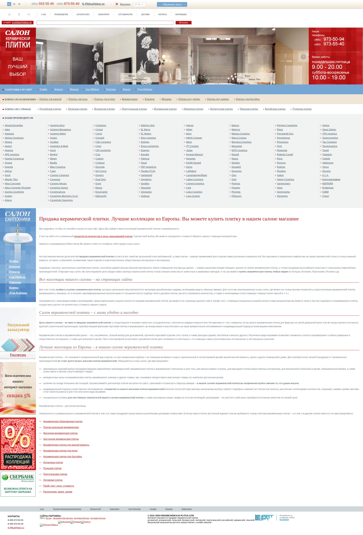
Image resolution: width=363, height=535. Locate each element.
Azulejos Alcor (57, 125)
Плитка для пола (77, 99)
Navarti (235, 154)
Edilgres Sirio (148, 125)
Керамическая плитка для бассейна (62, 456)
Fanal (144, 163)
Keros (189, 167)
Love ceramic (193, 196)
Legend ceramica (195, 183)
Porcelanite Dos (285, 133)
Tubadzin (327, 154)
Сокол (325, 196)
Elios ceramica (148, 138)
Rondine (281, 171)
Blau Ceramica (57, 167)
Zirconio (326, 171)
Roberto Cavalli (285, 154)
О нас (42, 509)
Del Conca (100, 171)
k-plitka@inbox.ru (22, 22)
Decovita (100, 167)
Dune (98, 183)
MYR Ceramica (239, 150)
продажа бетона (81, 518)
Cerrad (99, 129)
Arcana (8, 163)
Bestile (53, 163)
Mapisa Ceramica (241, 133)
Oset (234, 179)
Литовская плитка (52, 480)
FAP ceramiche (148, 167)
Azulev (53, 138)
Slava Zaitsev (329, 129)
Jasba (189, 150)
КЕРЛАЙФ (327, 183)
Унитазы (111, 89)
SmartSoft (284, 520)
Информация (187, 509)
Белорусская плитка (221, 108)
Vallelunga (327, 163)
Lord (188, 187)
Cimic (98, 146)
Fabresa (145, 158)
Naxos (235, 158)
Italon (189, 142)
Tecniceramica (329, 146)
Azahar (8, 196)
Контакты (169, 509)
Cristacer (100, 163)
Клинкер (150, 99)
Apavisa (9, 150)
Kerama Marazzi (194, 154)
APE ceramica (12, 154)
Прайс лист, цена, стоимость (58, 486)
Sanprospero (283, 183)
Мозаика (166, 99)
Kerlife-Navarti (193, 163)
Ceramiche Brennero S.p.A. (64, 196)
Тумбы (43, 89)
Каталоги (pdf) (95, 509)
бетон (48, 518)
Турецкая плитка (302, 108)
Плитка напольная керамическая (61, 427)
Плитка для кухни (104, 99)
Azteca (8, 200)
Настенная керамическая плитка (61, 439)
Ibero (189, 133)
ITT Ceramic (192, 146)
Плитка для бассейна (248, 99)
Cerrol (98, 133)
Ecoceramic (101, 192)
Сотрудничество (134, 509)
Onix (234, 175)
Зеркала (58, 89)
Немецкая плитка (193, 108)
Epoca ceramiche (150, 146)
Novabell (236, 167)
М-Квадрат (328, 187)
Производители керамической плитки (67, 509)
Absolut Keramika (14, 125)
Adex (7, 129)
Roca (279, 158)
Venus (325, 167)
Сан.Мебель (92, 89)
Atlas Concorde (13, 183)
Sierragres (282, 196)
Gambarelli (146, 175)
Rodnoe (281, 167)
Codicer (99, 158)
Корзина (125, 4)
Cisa (97, 154)
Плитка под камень (218, 99)
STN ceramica (329, 133)
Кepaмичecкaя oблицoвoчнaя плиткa (62, 421)
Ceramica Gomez (59, 187)
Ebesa (98, 187)
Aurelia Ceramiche (14, 192)
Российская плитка (50, 108)
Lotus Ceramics (194, 192)
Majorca (236, 129)
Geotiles (145, 183)
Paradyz (236, 187)
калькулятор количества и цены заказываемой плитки (103, 236)
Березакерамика (331, 179)
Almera (8, 142)
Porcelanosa (283, 138)
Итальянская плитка (165, 108)
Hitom (189, 129)
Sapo (279, 187)
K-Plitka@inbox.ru (93, 3)
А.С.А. (325, 175)
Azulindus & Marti (59, 146)
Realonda (282, 150)
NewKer (236, 163)
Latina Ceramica (194, 179)
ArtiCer (8, 171)
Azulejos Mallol (58, 133)
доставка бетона (97, 518)
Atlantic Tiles (11, 179)
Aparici (8, 146)
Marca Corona (239, 138)
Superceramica (330, 138)
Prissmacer (283, 142)
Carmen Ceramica (59, 175)
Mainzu (235, 125)
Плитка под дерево (189, 99)
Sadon (280, 175)
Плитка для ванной (50, 99)
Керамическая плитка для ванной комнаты (66, 445)
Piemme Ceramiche (287, 125)
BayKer (54, 154)
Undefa (326, 158)
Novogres (237, 171)
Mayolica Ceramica (241, 142)
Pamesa (236, 183)
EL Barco (145, 129)
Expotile (145, 154)
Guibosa (145, 196)
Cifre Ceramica (103, 142)
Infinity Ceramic (194, 138)
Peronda (236, 192)
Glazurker (146, 187)
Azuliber (54, 142)
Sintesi (325, 125)
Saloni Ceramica (285, 179)
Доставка (153, 509)
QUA (279, 146)
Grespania (146, 192)
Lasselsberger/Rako (196, 175)
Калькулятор (114, 509)
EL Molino (146, 133)
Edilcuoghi (100, 196)
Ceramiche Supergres (61, 200)
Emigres (145, 142)
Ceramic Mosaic (58, 183)
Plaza (280, 129)
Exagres (145, 150)
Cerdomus (100, 125)
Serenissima (283, 192)
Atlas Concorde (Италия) (18, 187)
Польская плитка (77, 108)
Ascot (7, 175)
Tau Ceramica (329, 142)
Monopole (237, 146)
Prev (41, 56)
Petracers (236, 196)
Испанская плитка (104, 108)
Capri (53, 171)
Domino (99, 175)
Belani (53, 158)
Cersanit (99, 138)
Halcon (190, 125)
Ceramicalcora (57, 192)
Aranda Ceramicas (14, 158)
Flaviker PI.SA (148, 171)
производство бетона (63, 518)
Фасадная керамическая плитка (60, 433)
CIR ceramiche (103, 150)
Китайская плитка (275, 108)
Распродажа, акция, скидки (57, 491)
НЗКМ (325, 192)
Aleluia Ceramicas (14, 138)
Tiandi (325, 150)
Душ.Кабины (144, 89)
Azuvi (53, 150)
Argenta (9, 167)
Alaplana (9, 133)
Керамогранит (130, 99)
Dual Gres (100, 179)
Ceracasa (55, 179)
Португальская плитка (134, 108)
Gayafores (146, 179)
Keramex (190, 158)
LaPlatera (191, 171)
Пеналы (74, 89)
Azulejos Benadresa (60, 129)
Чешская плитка (249, 108)
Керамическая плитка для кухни (60, 450)
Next (303, 56)
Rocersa (281, 163)
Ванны (126, 89)
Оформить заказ (172, 4)
